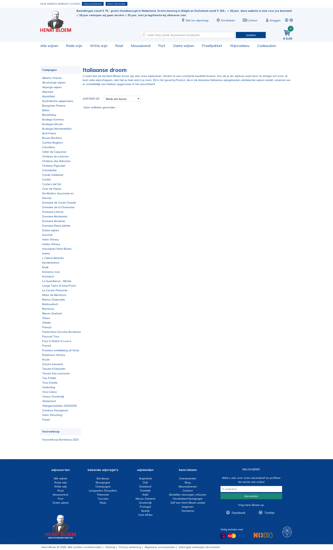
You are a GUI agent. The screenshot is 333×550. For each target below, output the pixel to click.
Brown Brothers (52, 138)
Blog (188, 482)
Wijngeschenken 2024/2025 (59, 405)
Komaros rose (51, 272)
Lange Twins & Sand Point (59, 285)
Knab (45, 267)
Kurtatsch (48, 276)
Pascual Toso (50, 336)
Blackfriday (49, 115)
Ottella (46, 322)
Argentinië (145, 478)
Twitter (269, 513)
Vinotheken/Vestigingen (188, 498)
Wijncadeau (240, 45)
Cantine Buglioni (52, 142)
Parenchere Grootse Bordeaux (61, 332)
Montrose (48, 308)
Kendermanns (50, 262)
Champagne (103, 486)
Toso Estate (49, 382)
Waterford (49, 401)
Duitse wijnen (50, 230)
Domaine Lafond (52, 212)
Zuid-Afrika (145, 515)
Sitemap (110, 547)
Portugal (145, 506)
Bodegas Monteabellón (57, 128)
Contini (46, 179)
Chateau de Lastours (55, 156)
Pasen (46, 419)
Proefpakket (212, 45)
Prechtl (46, 345)
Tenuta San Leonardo (56, 373)
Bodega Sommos (53, 119)
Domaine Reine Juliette (56, 225)
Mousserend (141, 45)
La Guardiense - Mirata (56, 281)
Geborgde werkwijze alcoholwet (199, 547)
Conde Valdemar (52, 175)
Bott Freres (49, 133)
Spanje (145, 510)
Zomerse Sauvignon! (55, 410)
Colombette (49, 170)
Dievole (46, 198)
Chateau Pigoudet (53, 165)
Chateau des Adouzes (56, 161)
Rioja (103, 502)
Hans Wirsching (52, 415)
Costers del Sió (51, 184)
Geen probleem (93, 3)
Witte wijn (99, 45)
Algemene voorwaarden (160, 547)
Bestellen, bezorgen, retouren (187, 494)
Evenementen (187, 478)
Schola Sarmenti (52, 364)
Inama (46, 253)
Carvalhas (48, 147)
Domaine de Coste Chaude (59, 202)
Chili (145, 482)
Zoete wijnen (183, 45)
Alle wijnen (49, 45)
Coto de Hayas (51, 188)
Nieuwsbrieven (188, 486)
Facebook (239, 513)
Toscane (103, 498)
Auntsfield (48, 96)
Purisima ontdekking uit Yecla (60, 350)
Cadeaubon (266, 45)
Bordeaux (103, 478)
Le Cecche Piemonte (54, 290)
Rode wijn (74, 45)
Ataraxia (47, 91)
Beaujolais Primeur (54, 105)
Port (161, 45)
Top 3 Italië (49, 378)
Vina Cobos (49, 392)
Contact (252, 20)
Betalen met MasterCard (232, 535)
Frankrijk (145, 490)
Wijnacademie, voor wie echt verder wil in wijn (287, 532)
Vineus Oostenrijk (53, 396)
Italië (145, 494)
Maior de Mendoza (54, 295)
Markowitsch (50, 304)
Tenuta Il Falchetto (54, 369)
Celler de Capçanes (54, 152)
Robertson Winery (53, 355)
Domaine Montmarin (54, 216)
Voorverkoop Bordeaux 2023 (60, 439)
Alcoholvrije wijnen (54, 82)
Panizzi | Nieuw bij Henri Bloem (58, 21)
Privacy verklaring (130, 547)
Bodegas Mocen (52, 124)
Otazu (46, 318)
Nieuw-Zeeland (52, 313)
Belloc (46, 110)
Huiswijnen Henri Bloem (56, 248)
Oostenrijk (145, 502)
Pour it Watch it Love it (56, 341)
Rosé (119, 45)
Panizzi (46, 327)
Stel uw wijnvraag (197, 20)
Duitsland (145, 486)
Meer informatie (116, 3)
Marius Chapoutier (53, 299)
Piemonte (103, 494)
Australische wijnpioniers (57, 101)
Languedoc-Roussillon (103, 490)
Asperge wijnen (52, 87)
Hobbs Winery (51, 244)
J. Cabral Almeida (53, 258)
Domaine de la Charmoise (58, 207)
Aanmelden (251, 496)
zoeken (251, 35)
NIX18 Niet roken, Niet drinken (263, 535)
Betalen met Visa (242, 536)
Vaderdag (48, 387)
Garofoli (47, 235)
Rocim (46, 359)
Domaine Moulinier (53, 221)
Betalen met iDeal (223, 536)
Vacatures (187, 510)
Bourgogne (103, 482)
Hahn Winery (50, 239)
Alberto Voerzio (52, 78)
